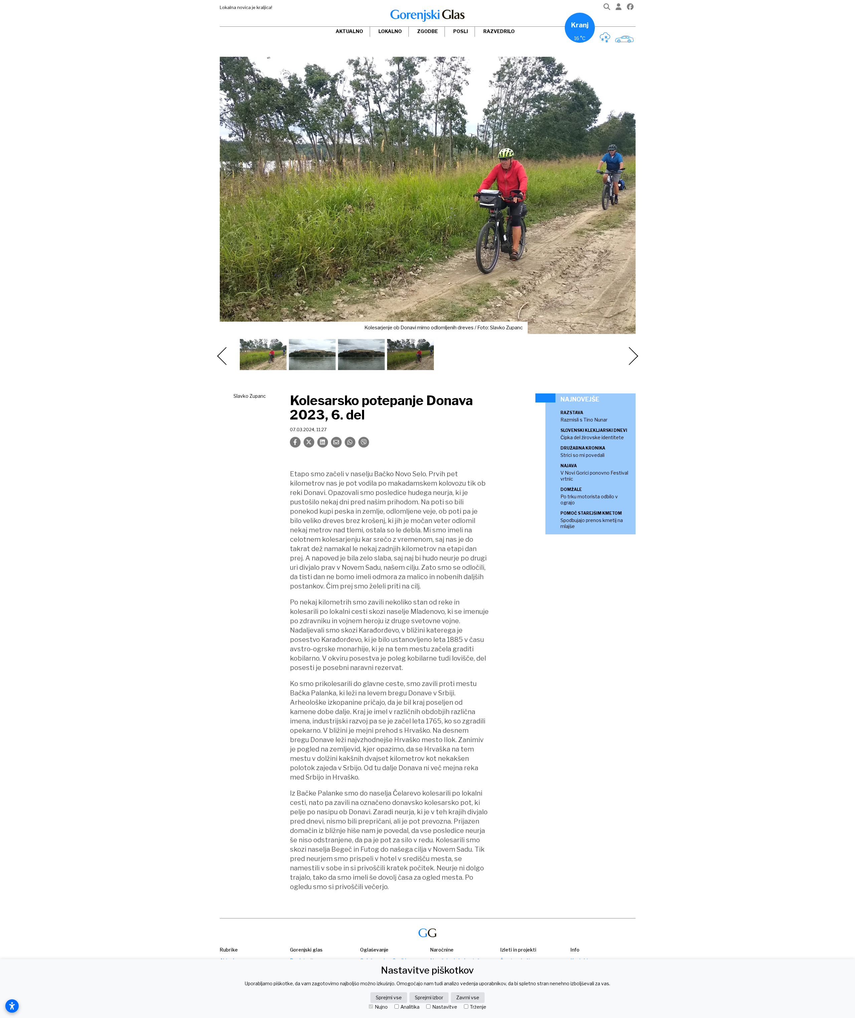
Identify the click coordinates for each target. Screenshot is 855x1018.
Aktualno (349, 31)
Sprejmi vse (389, 997)
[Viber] (363, 442)
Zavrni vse (467, 997)
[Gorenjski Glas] (427, 933)
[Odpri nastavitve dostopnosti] (12, 1006)
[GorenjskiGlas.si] (427, 16)
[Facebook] (630, 8)
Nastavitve (444, 1007)
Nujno (381, 1007)
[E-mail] (336, 442)
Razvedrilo (499, 31)
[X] (309, 442)
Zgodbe (427, 31)
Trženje (478, 1007)
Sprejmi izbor (429, 997)
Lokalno (390, 31)
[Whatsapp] (350, 442)
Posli (460, 31)
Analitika (409, 1007)
